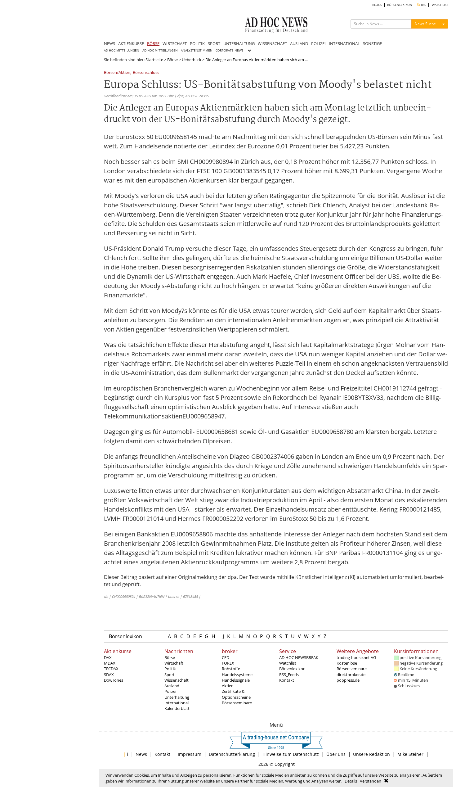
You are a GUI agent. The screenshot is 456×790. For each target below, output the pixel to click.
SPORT (214, 43)
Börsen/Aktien (117, 72)
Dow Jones (113, 680)
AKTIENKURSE (131, 43)
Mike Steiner (410, 754)
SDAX (109, 674)
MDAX (109, 663)
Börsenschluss (146, 72)
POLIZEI (318, 43)
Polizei (170, 691)
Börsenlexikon (125, 636)
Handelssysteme (237, 674)
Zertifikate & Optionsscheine (236, 694)
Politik (170, 668)
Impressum (189, 754)
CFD (225, 657)
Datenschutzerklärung (232, 754)
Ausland (171, 685)
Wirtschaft (173, 663)
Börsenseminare (237, 703)
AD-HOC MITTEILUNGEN (160, 50)
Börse (172, 59)
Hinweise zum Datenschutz (290, 754)
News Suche (425, 23)
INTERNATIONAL (344, 43)
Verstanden (370, 781)
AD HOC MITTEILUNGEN (121, 50)
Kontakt (286, 680)
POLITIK (197, 43)
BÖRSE (153, 43)
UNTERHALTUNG (239, 43)
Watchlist (287, 663)
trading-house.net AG (356, 657)
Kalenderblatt (177, 708)
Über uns (336, 754)
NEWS (109, 43)
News (141, 754)
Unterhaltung (176, 697)
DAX (108, 657)
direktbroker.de (351, 674)
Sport (169, 674)
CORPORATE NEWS (229, 50)
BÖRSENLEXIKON (399, 5)
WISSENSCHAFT (272, 43)
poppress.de (348, 680)
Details (351, 781)
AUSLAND (299, 43)
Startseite (154, 59)
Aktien (228, 685)
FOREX (228, 663)
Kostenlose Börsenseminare (352, 665)
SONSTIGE (372, 43)
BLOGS (377, 5)
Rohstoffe (231, 668)
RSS (423, 5)
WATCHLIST (440, 5)
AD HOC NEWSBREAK (298, 657)
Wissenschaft (176, 680)
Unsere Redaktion (371, 754)
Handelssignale (236, 680)
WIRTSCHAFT (175, 43)
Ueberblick (191, 59)
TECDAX (111, 668)
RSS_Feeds (289, 674)
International (176, 703)
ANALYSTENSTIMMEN (196, 50)
